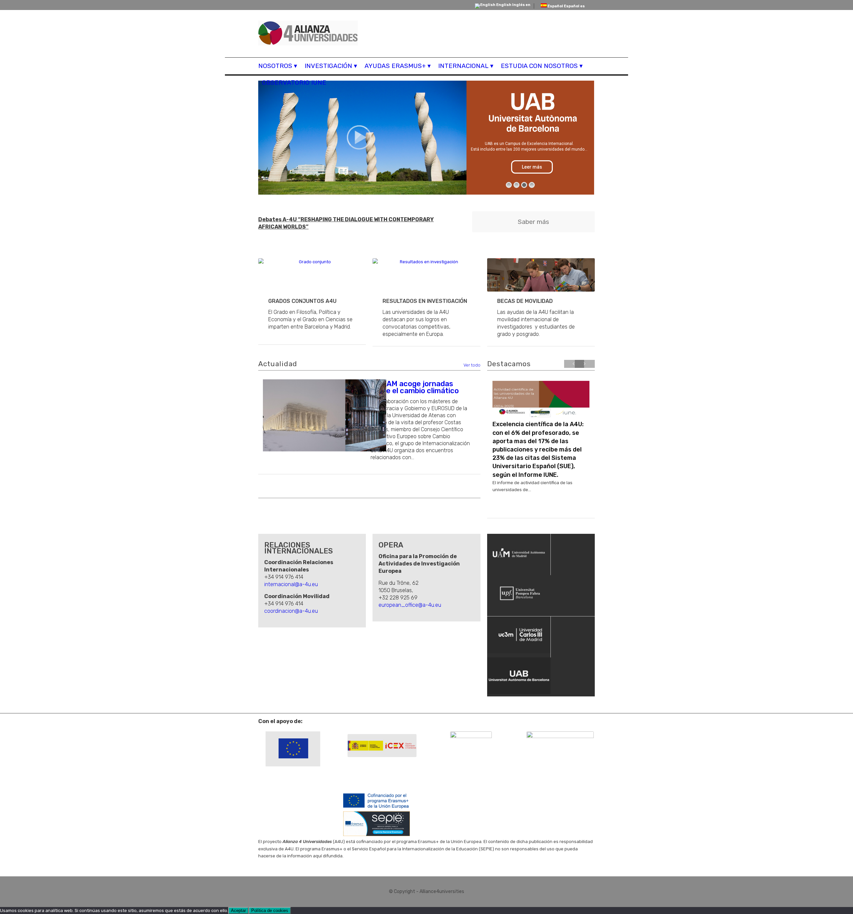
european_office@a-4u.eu (410, 605)
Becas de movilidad (525, 301)
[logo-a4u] (308, 34)
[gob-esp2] (382, 745)
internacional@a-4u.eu (291, 584)
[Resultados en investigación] (426, 275)
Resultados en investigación (425, 301)
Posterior (585, 370)
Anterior (574, 370)
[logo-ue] (293, 748)
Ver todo (471, 365)
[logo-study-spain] (471, 741)
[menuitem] (279, 66)
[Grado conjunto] (312, 275)
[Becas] (541, 275)
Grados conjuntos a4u (302, 301)
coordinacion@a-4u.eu (291, 611)
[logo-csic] (560, 748)
